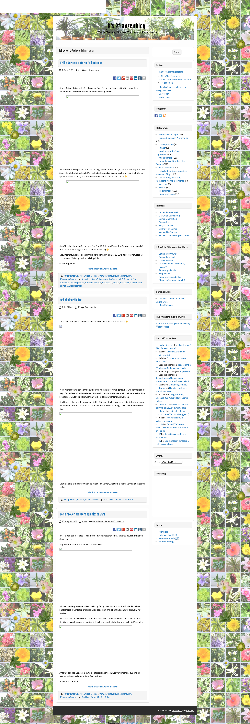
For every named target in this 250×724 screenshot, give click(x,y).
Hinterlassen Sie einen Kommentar (108, 521)
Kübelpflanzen (165, 157)
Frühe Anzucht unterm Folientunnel (81, 63)
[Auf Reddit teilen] (127, 78)
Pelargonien (167, 82)
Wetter (162, 187)
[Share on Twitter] (119, 78)
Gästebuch (164, 93)
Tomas (162, 388)
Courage (190, 710)
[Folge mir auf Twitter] (160, 115)
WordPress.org (166, 541)
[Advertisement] (53, 6)
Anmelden (163, 531)
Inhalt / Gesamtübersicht (171, 71)
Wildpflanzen (165, 190)
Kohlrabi (89, 282)
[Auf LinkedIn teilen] (135, 78)
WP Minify (125, 723)
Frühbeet (126, 279)
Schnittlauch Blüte (124, 499)
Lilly (161, 424)
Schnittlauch (136, 282)
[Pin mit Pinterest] (131, 78)
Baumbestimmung (168, 253)
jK (79, 70)
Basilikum (86, 697)
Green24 (163, 267)
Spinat (63, 286)
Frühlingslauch (77, 282)
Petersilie (95, 697)
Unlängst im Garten (168, 228)
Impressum (164, 97)
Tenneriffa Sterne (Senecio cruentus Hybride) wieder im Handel (172, 427)
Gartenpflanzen (166, 144)
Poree (116, 282)
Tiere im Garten (166, 167)
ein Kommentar (92, 70)
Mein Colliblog (166, 305)
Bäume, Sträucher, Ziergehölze (173, 138)
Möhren (97, 282)
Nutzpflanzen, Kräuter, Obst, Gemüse (81, 276)
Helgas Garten (166, 225)
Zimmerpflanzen (167, 194)
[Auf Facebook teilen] (114, 78)
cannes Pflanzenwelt (169, 212)
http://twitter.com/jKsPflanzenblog (173, 323)
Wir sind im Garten (168, 232)
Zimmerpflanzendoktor (170, 277)
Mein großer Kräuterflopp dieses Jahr (82, 514)
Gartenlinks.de (166, 260)
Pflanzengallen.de (167, 270)
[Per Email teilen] (144, 78)
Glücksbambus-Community (172, 263)
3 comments (90, 307)
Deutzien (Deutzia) (178, 384)
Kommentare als (169, 538)
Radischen (124, 282)
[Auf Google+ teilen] (123, 78)
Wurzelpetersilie (74, 286)
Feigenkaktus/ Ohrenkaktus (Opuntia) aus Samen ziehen (172, 397)
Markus (162, 411)
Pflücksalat (107, 282)
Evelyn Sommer (166, 345)
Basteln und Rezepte (168, 134)
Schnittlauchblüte (71, 300)
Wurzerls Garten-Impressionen (174, 235)
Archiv (158, 462)
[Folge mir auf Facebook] (156, 115)
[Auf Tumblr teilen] (140, 78)
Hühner (162, 147)
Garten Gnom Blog (168, 218)
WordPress (177, 710)
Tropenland (164, 273)
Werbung (163, 184)
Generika (163, 404)
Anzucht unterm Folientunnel (95, 279)
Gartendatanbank (167, 257)
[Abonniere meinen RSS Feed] (164, 115)
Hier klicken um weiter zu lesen (102, 268)
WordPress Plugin (135, 723)
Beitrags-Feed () (168, 535)
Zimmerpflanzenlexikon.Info (172, 280)
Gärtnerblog (165, 222)
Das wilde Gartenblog (169, 215)
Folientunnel (115, 279)
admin (84, 521)
